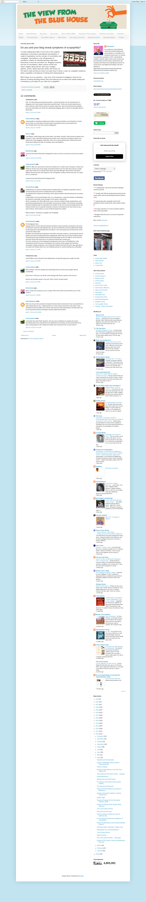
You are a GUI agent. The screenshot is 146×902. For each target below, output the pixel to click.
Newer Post (24, 335)
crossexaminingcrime (103, 372)
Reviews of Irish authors (87, 34)
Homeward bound (102, 776)
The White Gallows (48, 37)
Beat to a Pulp (99, 278)
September (100, 744)
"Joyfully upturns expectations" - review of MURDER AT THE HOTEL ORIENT (114, 599)
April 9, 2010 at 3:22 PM (33, 282)
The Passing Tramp (102, 557)
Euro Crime (99, 545)
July (98, 749)
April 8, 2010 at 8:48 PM (33, 145)
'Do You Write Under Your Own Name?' (108, 385)
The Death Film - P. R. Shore (113, 359)
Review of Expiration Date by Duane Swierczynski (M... (108, 763)
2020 (97, 707)
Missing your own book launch (106, 779)
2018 (97, 712)
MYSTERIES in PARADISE (104, 498)
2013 (97, 726)
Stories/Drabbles (109, 37)
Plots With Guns (100, 294)
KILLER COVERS (101, 515)
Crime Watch (100, 596)
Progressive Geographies (104, 449)
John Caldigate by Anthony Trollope (106, 572)
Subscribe (109, 156)
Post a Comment (28, 331)
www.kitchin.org (98, 81)
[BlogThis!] (47, 87)
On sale (107, 631)
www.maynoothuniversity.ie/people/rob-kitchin (108, 89)
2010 (97, 734)
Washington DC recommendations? (108, 830)
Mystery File (100, 315)
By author (43, 34)
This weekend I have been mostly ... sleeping (111, 774)
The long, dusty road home (105, 786)
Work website (99, 260)
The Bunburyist (101, 481)
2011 (97, 731)
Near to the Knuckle (101, 290)
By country (54, 34)
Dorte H (28, 134)
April (98, 757)
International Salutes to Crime (104, 330)
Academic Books (94, 37)
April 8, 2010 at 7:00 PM (33, 128)
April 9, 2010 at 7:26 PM (33, 295)
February (100, 848)
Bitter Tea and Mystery (103, 340)
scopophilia (29, 90)
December (100, 736)
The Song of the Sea (76, 37)
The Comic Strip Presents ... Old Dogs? (109, 838)
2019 (97, 710)
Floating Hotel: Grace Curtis (113, 342)
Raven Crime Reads (102, 530)
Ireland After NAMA (101, 258)
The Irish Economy (102, 661)
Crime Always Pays (102, 645)
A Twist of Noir (99, 273)
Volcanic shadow (102, 767)
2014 (97, 723)
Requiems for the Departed (105, 760)
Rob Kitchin (29, 151)
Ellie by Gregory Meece (102, 586)
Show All (123, 691)
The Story (99, 416)
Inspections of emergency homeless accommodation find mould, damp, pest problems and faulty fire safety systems (109, 419)
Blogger (81, 876)
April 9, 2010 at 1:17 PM (33, 249)
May (98, 755)
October (99, 741)
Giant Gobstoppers (110, 616)
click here (104, 220)
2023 (97, 699)
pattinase (99, 466)
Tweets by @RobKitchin (101, 225)
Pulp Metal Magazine (101, 299)
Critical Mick (99, 265)
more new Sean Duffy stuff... (113, 678)
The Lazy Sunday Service (105, 809)
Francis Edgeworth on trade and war (106, 663)
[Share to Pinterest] (53, 87)
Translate (109, 171)
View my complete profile (101, 73)
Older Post (83, 335)
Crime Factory (99, 281)
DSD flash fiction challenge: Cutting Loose (110, 827)
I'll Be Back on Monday (111, 468)
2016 (97, 718)
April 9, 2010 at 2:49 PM (33, 261)
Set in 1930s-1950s (68, 34)
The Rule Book (32, 37)
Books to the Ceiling (102, 571)
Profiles (121, 37)
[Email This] (45, 87)
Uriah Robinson (31, 118)
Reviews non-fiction (107, 34)
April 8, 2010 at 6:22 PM (33, 112)
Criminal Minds (101, 433)
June (99, 752)
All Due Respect (100, 276)
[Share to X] (49, 87)
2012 (97, 728)
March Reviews (102, 835)
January (100, 851)
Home (21, 34)
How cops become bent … (105, 811)
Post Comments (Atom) (36, 338)
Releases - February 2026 (103, 547)
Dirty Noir (98, 283)
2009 (97, 854)
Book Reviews (31, 34)
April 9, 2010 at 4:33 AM (33, 181)
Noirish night (101, 797)
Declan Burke (30, 187)
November (100, 739)
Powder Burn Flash (101, 297)
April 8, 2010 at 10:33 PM (33, 158)
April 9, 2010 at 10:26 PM (33, 312)
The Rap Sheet (100, 328)
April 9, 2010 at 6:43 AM (33, 215)
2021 (97, 704)
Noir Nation (98, 292)
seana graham (30, 164)
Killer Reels (62, 37)
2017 (97, 715)
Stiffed (21, 37)
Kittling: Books (101, 401)
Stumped (120, 34)
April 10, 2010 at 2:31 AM (33, 327)
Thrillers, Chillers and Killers (104, 306)
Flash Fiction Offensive (102, 288)
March (99, 845)
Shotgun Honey (100, 301)
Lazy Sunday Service (103, 832)
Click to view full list (100, 107)
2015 (97, 720)
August (99, 747)
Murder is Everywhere (103, 614)
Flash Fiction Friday (101, 285)
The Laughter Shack (101, 304)
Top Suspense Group (102, 629)
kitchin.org (98, 263)
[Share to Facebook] (51, 87)
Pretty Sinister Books (103, 357)
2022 (97, 702)
